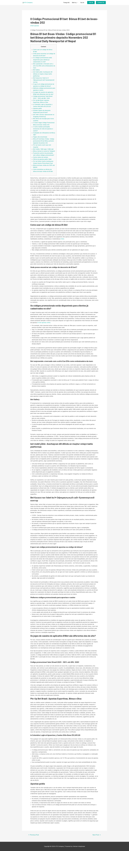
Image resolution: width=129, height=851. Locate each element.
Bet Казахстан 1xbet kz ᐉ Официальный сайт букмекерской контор (43, 80)
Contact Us (100, 2)
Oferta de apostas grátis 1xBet (42, 159)
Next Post (97, 835)
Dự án (82, 2)
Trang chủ (66, 2)
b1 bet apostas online (43, 322)
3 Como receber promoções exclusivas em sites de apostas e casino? (43, 129)
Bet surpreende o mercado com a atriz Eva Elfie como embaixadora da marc (44, 66)
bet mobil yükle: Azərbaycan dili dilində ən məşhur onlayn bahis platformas (42, 74)
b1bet (62, 239)
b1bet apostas (34, 25)
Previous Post (33, 835)
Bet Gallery (36, 70)
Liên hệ (91, 2)
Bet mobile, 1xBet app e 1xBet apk (43, 149)
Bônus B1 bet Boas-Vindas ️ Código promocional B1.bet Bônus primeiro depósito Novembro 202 (43, 141)
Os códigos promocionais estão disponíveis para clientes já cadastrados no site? (42, 59)
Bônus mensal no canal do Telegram (44, 151)
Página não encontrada (40, 137)
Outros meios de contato (40, 157)
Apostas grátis (37, 108)
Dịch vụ (74, 2)
